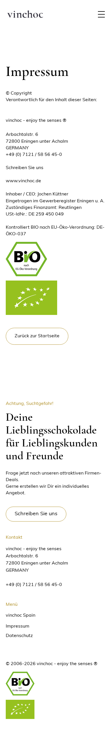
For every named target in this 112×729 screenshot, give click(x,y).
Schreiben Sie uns (24, 168)
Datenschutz (19, 636)
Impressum (17, 626)
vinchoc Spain (20, 615)
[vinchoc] (25, 14)
